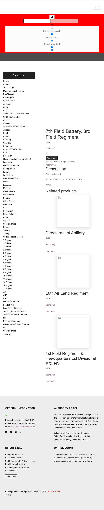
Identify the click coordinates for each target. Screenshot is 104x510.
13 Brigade (7, 282)
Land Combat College (12, 308)
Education (7, 156)
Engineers (7, 162)
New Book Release (13, 458)
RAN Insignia (8, 97)
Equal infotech (54, 492)
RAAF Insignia (9, 94)
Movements (8, 195)
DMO (5, 298)
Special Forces (9, 224)
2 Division (7, 246)
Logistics (7, 185)
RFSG (5, 217)
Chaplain (7, 143)
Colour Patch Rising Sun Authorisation (70, 439)
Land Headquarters (11, 178)
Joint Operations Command (15, 315)
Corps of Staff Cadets (13, 149)
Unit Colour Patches (12, 117)
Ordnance (7, 204)
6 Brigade (7, 263)
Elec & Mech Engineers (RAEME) (17, 159)
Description (51, 165)
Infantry (6, 172)
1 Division (7, 243)
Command (7, 146)
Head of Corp (8, 305)
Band (5, 133)
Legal (5, 182)
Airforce (6, 104)
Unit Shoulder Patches (13, 237)
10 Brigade (7, 276)
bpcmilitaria (11, 476)
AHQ (5, 295)
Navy (5, 110)
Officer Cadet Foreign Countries (16, 324)
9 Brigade (7, 272)
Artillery (6, 123)
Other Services (9, 201)
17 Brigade (7, 289)
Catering (7, 140)
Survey (6, 227)
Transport (7, 234)
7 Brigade (7, 266)
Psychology (8, 211)
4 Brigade (7, 256)
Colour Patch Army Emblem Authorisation (72, 433)
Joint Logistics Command (14, 311)
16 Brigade (7, 285)
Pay (4, 208)
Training (6, 230)
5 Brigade (7, 259)
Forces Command (11, 165)
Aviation (6, 130)
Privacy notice (11, 471)
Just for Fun (8, 88)
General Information (14, 454)
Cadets (6, 84)
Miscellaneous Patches (13, 91)
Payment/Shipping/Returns (17, 467)
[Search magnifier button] (52, 17)
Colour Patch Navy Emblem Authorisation (72, 436)
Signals (6, 221)
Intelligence (8, 175)
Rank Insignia (9, 101)
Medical (6, 188)
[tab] (73, 164)
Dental (6, 153)
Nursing (6, 198)
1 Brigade (7, 240)
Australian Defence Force (14, 127)
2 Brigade (7, 250)
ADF (5, 292)
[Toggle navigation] (97, 7)
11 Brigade (7, 279)
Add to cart (51, 158)
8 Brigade (7, 269)
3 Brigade (7, 253)
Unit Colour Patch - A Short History (20, 461)
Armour (6, 120)
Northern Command (11, 321)
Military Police (9, 191)
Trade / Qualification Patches (16, 114)
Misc (5, 318)
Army (5, 107)
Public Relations (10, 214)
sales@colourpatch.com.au (23, 427)
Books (6, 81)
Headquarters (9, 169)
